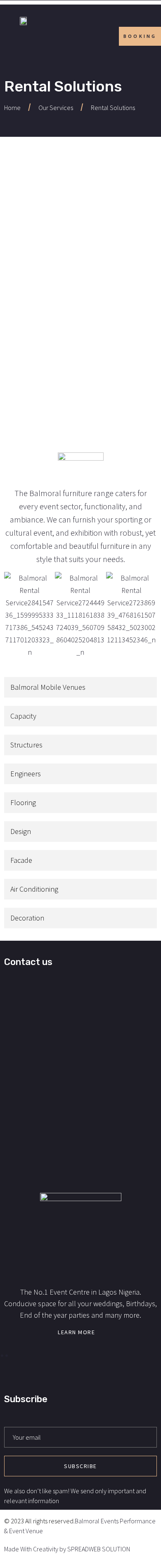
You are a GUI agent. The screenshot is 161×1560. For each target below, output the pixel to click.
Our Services (55, 107)
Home (12, 107)
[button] (12, 615)
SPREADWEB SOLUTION (98, 1549)
